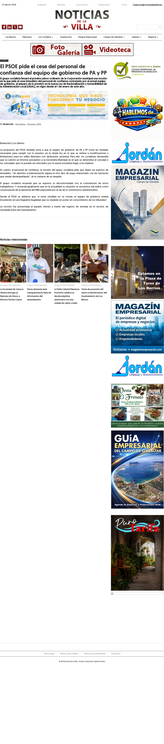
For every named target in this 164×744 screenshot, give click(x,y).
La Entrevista (81, 5)
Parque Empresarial (87, 37)
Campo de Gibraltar (113, 37)
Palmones (27, 37)
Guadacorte (66, 37)
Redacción (8, 124)
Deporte (152, 37)
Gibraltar (61, 5)
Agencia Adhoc (99, 661)
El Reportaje (103, 5)
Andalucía (41, 5)
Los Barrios (11, 37)
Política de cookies (69, 654)
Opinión (135, 37)
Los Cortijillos (44, 37)
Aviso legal (49, 654)
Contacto (115, 654)
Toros (124, 5)
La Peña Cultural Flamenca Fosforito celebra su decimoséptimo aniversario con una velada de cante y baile (66, 296)
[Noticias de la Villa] (82, 20)
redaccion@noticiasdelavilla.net (147, 5)
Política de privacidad (94, 654)
